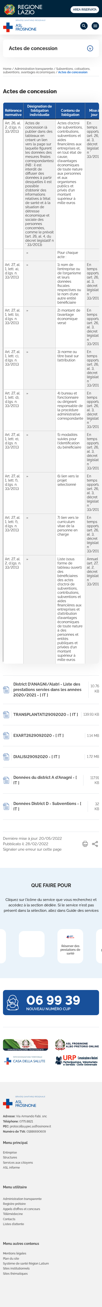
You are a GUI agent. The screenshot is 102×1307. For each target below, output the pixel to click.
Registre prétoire (14, 1204)
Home (7, 69)
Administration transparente (34, 69)
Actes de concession (33, 48)
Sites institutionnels (16, 1268)
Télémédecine (13, 1214)
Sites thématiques (15, 1273)
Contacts (9, 1219)
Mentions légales (14, 1253)
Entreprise (10, 1152)
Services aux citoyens (18, 1162)
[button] (85, 844)
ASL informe (11, 1167)
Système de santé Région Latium (26, 1263)
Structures (10, 1157)
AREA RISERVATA (85, 9)
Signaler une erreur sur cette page (32, 849)
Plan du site (11, 1258)
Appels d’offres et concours (21, 1209)
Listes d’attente (13, 1224)
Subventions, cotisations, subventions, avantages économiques (46, 70)
